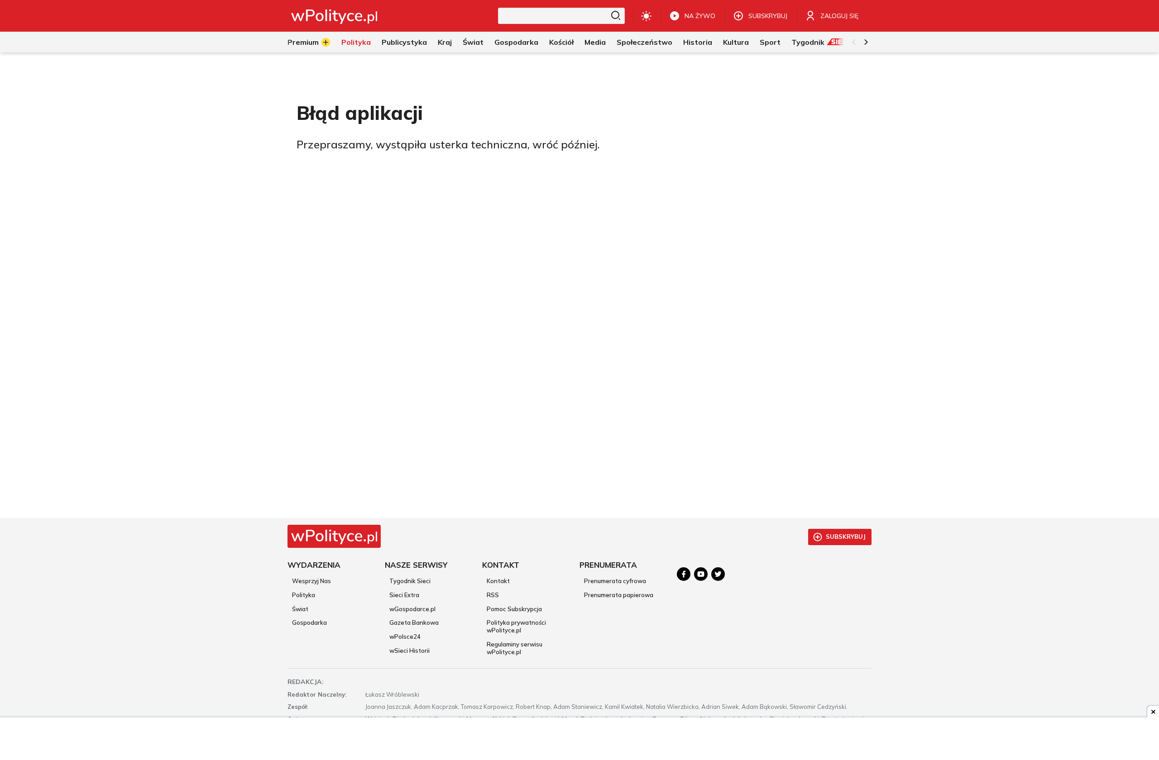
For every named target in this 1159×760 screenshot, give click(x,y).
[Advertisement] (579, 739)
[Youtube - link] (701, 574)
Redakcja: (305, 682)
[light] (646, 16)
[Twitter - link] (718, 574)
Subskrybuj (846, 536)
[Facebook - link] (683, 574)
